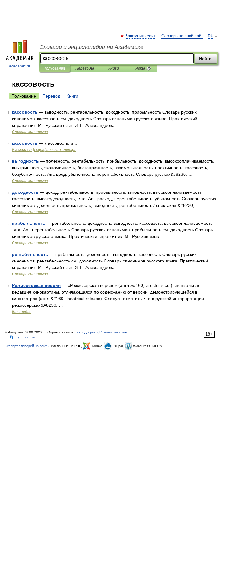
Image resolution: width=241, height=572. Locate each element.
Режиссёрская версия (36, 285)
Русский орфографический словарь (44, 150)
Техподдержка (86, 332)
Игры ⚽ (143, 68)
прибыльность (28, 223)
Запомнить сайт (140, 36)
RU (210, 36)
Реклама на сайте (113, 332)
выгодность (25, 161)
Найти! (206, 58)
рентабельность (30, 254)
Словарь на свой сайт (182, 36)
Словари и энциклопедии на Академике (91, 47)
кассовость (25, 112)
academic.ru (19, 66)
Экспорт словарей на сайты (27, 346)
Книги (113, 68)
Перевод (51, 96)
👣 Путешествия (22, 337)
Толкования (54, 68)
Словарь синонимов (30, 132)
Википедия (21, 312)
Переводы (84, 68)
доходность (25, 192)
